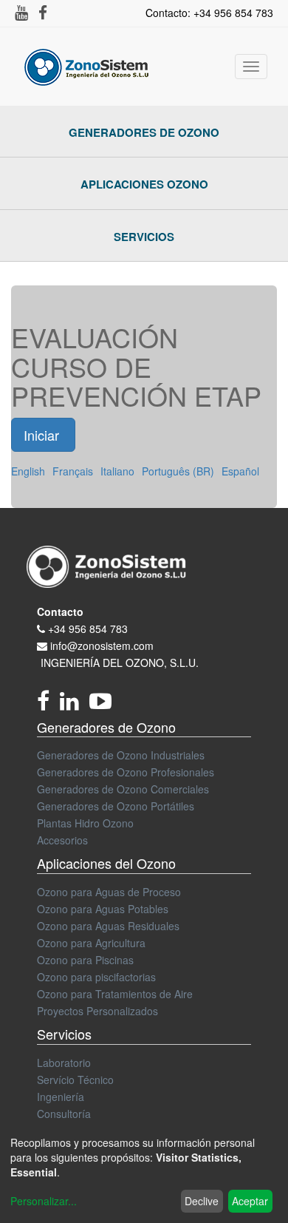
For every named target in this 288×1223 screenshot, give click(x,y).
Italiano (117, 471)
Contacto (60, 611)
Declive (202, 1200)
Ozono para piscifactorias (96, 976)
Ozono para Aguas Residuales (108, 925)
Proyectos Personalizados (97, 1010)
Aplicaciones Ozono (144, 184)
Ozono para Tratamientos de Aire (115, 993)
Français (72, 471)
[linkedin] (74, 704)
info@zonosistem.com (102, 645)
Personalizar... (43, 1200)
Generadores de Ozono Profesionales (125, 772)
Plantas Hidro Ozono (85, 823)
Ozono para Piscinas (85, 959)
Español (240, 471)
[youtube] (104, 704)
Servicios (144, 236)
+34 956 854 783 (88, 628)
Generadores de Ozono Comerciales (123, 789)
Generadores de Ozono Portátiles (115, 806)
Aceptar (250, 1200)
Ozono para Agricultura (91, 942)
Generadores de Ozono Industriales (121, 755)
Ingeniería (60, 1096)
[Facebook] (48, 704)
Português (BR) (178, 471)
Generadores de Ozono (144, 132)
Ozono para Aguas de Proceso (109, 891)
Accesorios (62, 840)
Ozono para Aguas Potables (102, 908)
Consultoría (64, 1113)
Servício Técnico (75, 1079)
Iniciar (43, 434)
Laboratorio (64, 1062)
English (28, 471)
